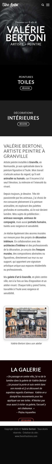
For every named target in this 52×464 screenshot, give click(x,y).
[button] (43, 5)
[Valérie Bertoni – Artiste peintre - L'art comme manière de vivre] (10, 5)
